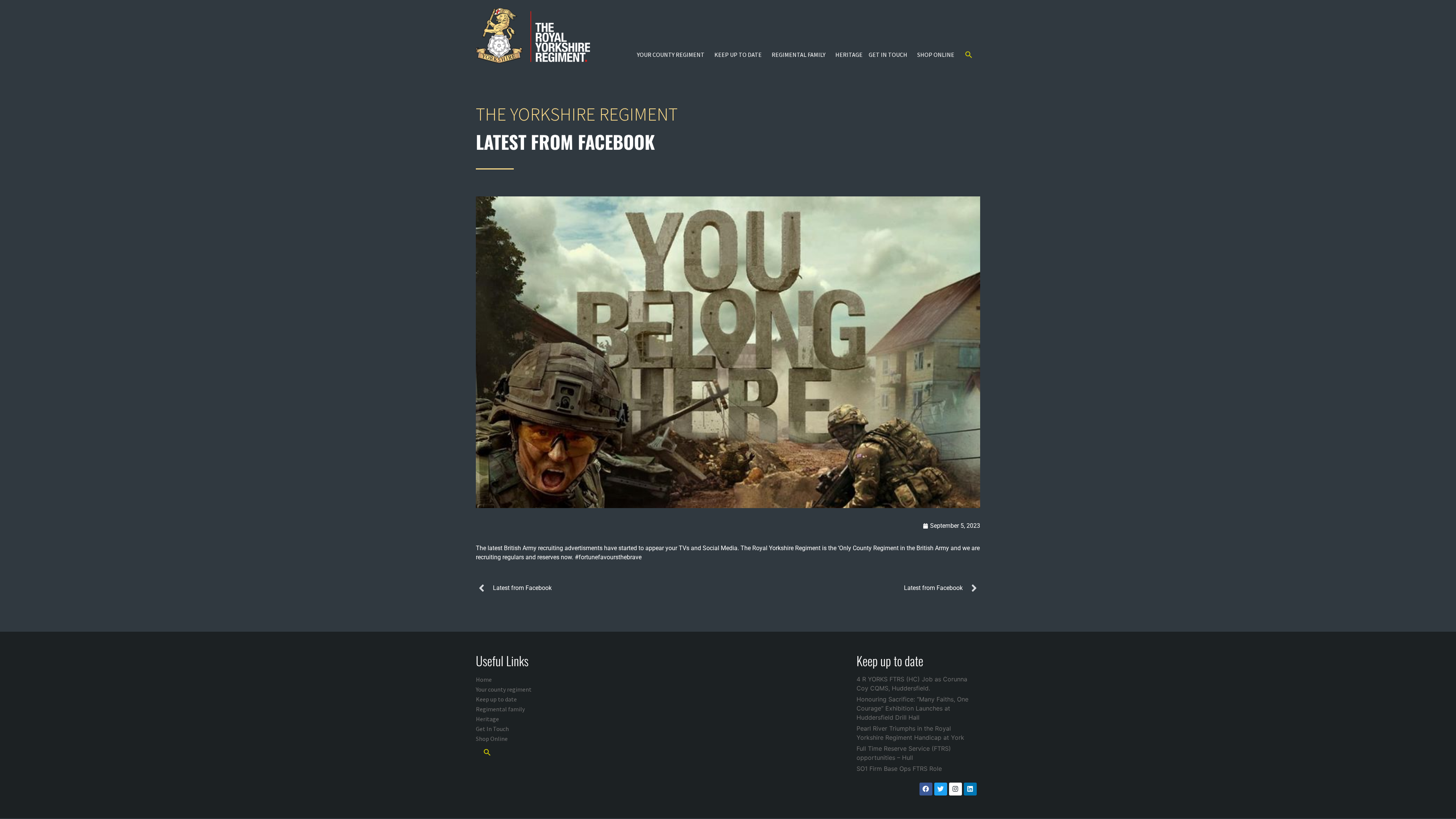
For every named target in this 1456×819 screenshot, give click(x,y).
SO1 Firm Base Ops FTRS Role (899, 768)
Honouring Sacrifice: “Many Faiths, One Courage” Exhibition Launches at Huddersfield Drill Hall (912, 708)
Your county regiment (670, 54)
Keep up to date (738, 54)
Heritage (849, 54)
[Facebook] (925, 789)
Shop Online (935, 54)
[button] (968, 54)
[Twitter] (940, 789)
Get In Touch (888, 54)
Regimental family (798, 54)
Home (484, 679)
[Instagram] (955, 789)
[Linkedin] (970, 789)
